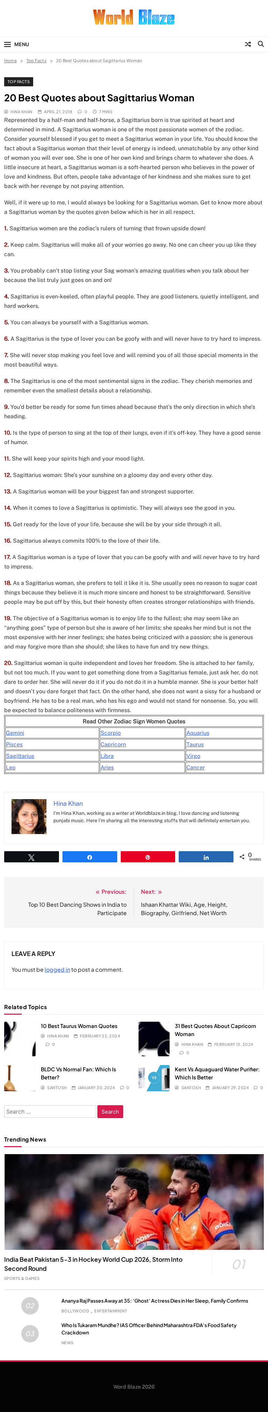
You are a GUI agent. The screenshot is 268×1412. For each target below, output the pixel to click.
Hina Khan (21, 111)
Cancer (195, 767)
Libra (107, 756)
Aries (107, 767)
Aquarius (197, 733)
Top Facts (19, 81)
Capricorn (113, 744)
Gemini (15, 733)
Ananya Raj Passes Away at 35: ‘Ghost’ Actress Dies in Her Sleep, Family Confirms (154, 1300)
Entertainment (110, 1311)
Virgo (193, 756)
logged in (57, 969)
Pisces (14, 744)
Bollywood (75, 1311)
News (67, 1342)
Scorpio (110, 733)
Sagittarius (20, 756)
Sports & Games (22, 1278)
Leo (10, 767)
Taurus (195, 744)
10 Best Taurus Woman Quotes (79, 1025)
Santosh (57, 1087)
